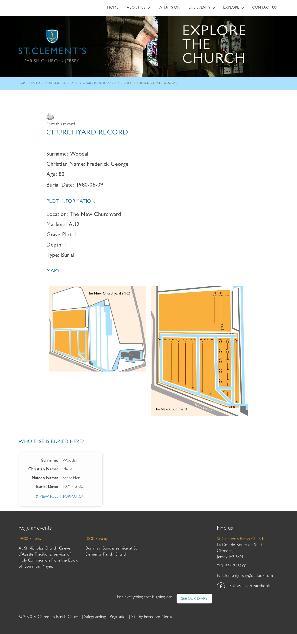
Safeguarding (95, 617)
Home (23, 83)
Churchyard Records (99, 83)
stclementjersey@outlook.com (247, 576)
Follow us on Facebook (249, 586)
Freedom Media (158, 617)
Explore (37, 83)
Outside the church (63, 83)
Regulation (119, 617)
